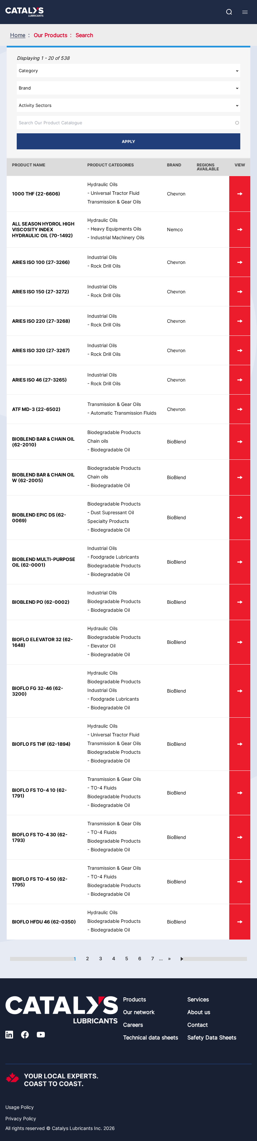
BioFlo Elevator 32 (37, 639)
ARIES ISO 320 (28, 350)
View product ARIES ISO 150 (239, 291)
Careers (133, 1024)
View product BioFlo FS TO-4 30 (239, 837)
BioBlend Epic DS (33, 515)
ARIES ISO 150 (28, 291)
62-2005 (30, 480)
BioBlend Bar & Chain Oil (43, 439)
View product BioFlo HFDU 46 (239, 922)
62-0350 (63, 921)
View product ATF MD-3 (239, 409)
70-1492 (61, 235)
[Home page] (24, 12)
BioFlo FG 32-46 (32, 688)
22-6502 (48, 409)
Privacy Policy (20, 1118)
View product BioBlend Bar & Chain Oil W (239, 477)
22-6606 (47, 193)
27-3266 (58, 262)
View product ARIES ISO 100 (239, 262)
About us (198, 1012)
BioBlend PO (27, 602)
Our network (139, 1012)
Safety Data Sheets (211, 1037)
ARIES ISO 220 (28, 321)
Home (17, 35)
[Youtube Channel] (41, 1035)
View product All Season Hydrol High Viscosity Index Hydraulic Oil (239, 229)
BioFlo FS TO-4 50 (34, 879)
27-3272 (57, 291)
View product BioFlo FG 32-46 (239, 691)
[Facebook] (25, 1035)
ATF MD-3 (23, 409)
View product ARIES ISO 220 (239, 320)
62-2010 (24, 444)
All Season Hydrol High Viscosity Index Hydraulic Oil (43, 229)
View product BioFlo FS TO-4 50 (239, 882)
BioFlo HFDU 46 (31, 921)
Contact (197, 1024)
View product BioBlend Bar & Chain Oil (239, 441)
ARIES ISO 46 (27, 380)
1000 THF (23, 193)
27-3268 (58, 321)
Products (134, 999)
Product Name (28, 164)
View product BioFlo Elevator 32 (239, 642)
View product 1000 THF (239, 193)
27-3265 (55, 380)
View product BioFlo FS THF (239, 744)
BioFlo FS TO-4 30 (34, 834)
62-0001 (33, 565)
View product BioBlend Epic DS (239, 517)
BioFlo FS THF (29, 744)
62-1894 (59, 744)
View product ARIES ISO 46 (239, 379)
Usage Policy (19, 1107)
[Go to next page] (182, 958)
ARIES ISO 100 (28, 262)
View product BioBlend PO (239, 602)
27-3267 (58, 350)
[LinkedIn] (9, 1035)
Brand (174, 164)
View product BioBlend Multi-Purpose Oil (239, 562)
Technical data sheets (150, 1037)
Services (198, 999)
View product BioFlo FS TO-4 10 (239, 793)
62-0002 (57, 602)
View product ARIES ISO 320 (239, 350)
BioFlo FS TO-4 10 (34, 790)
